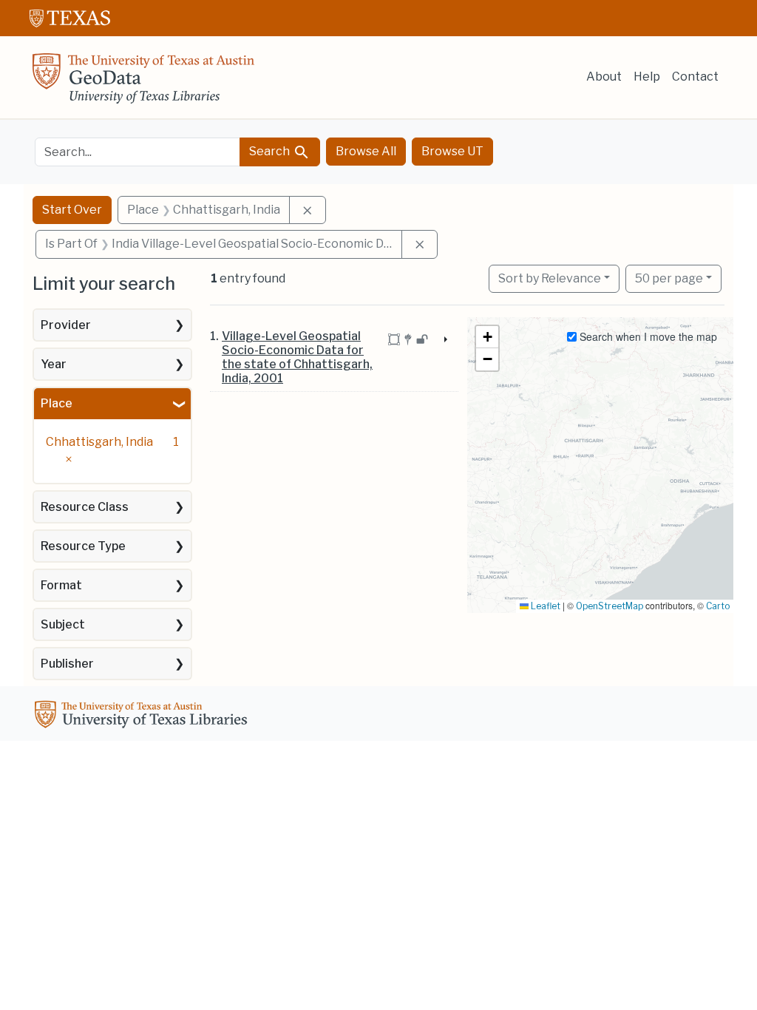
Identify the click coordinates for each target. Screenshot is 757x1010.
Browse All (366, 151)
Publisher (67, 664)
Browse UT (452, 151)
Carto (718, 605)
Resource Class (85, 507)
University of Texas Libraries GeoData (143, 82)
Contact (695, 77)
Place (56, 403)
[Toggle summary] (444, 341)
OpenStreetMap (609, 605)
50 (669, 278)
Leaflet (544, 605)
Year (54, 364)
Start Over (72, 210)
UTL (143, 716)
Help (647, 77)
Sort (549, 278)
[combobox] (137, 152)
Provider (66, 325)
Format (61, 585)
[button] (487, 337)
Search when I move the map (647, 336)
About (604, 77)
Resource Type (83, 546)
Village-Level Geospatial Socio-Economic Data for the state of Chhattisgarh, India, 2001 (297, 357)
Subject (63, 624)
